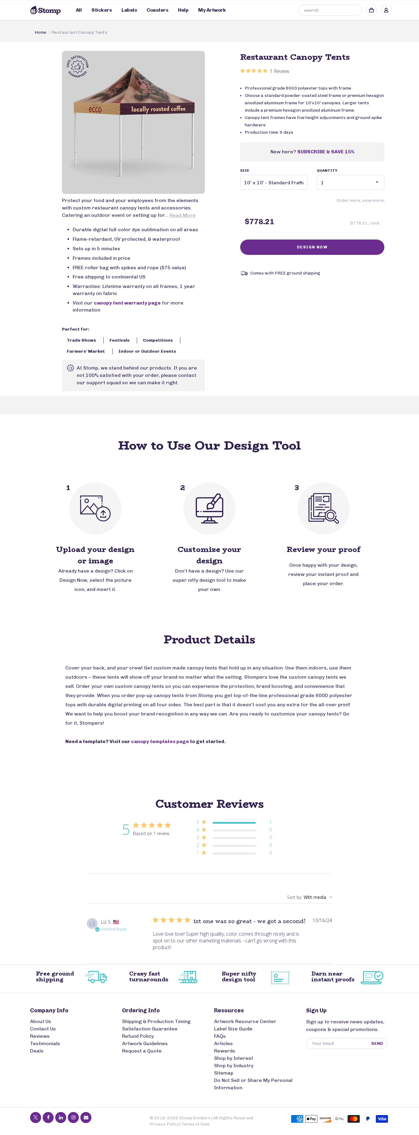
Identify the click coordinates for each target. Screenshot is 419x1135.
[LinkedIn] (60, 1117)
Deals (37, 1051)
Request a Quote (142, 1051)
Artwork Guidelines (145, 1043)
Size (244, 170)
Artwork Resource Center (245, 1021)
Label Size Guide (233, 1029)
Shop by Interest (233, 1058)
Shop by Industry (233, 1065)
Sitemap (223, 1073)
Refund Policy (138, 1036)
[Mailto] (85, 1117)
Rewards (224, 1051)
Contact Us (43, 1029)
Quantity (327, 170)
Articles (223, 1043)
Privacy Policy (164, 1124)
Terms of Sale (196, 1124)
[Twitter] (35, 1117)
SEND (377, 1043)
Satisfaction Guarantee (150, 1029)
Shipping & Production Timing (156, 1021)
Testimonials (45, 1043)
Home (41, 32)
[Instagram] (73, 1117)
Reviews (40, 1036)
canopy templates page (160, 741)
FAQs (220, 1036)
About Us (40, 1021)
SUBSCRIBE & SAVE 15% (325, 152)
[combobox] (330, 10)
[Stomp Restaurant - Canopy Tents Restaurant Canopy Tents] (133, 122)
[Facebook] (48, 1117)
